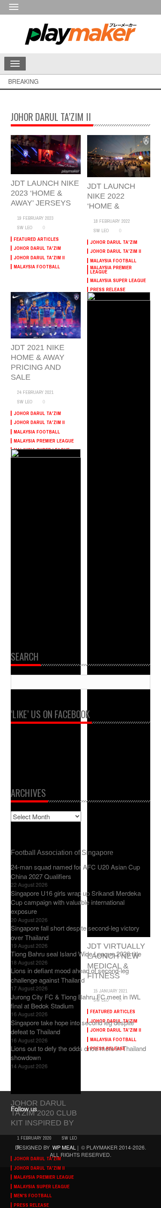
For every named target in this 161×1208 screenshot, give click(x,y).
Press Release (107, 289)
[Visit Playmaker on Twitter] (55, 1121)
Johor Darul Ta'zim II (39, 257)
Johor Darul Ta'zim (37, 248)
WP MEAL (64, 1147)
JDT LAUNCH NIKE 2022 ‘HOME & (111, 196)
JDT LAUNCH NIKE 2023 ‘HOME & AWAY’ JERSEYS (45, 193)
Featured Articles (36, 239)
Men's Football (33, 1195)
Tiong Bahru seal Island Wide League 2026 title (76, 953)
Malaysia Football (37, 266)
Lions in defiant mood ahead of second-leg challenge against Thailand (70, 975)
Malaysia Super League (118, 280)
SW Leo (25, 227)
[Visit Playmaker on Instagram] (38, 1121)
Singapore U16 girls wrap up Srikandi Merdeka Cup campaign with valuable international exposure (76, 902)
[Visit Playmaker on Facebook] (22, 1121)
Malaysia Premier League (111, 269)
